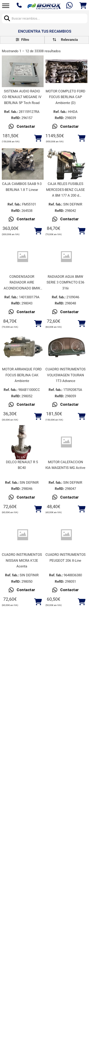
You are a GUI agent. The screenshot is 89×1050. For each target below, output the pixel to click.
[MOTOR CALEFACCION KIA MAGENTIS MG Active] (66, 442)
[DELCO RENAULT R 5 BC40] (23, 442)
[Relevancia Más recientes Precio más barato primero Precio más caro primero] (66, 40)
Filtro (24, 40)
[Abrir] (5, 5)
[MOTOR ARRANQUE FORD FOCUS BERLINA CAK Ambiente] (23, 349)
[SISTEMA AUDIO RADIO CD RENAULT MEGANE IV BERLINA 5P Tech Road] (23, 71)
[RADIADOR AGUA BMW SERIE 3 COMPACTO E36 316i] (66, 256)
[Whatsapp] (70, 6)
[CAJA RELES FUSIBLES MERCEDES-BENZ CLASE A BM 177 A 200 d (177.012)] (66, 164)
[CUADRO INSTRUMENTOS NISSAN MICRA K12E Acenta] (23, 534)
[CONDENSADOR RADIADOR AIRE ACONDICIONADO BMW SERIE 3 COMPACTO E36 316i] (23, 256)
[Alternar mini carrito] (83, 6)
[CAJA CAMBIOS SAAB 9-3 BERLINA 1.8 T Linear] (23, 164)
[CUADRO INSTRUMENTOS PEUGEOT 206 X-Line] (66, 534)
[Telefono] (20, 5)
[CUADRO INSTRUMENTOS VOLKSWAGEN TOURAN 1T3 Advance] (66, 349)
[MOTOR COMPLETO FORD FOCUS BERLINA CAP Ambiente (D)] (66, 71)
